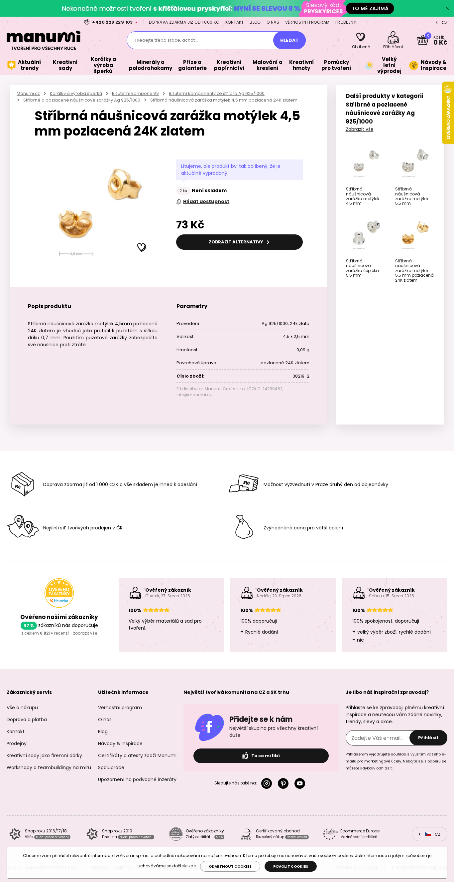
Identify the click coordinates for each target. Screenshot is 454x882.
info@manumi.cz (194, 395)
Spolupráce (111, 767)
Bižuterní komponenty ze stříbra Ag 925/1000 (217, 93)
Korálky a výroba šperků (76, 93)
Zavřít (447, 8)
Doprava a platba (27, 719)
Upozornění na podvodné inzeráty (137, 779)
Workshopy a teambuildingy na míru (49, 767)
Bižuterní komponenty (135, 93)
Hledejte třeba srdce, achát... (166, 40)
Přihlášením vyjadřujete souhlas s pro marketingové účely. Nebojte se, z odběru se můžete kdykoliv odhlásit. (396, 761)
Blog (255, 22)
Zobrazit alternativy (236, 242)
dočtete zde (184, 866)
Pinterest (284, 783)
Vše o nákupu (22, 707)
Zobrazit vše (360, 129)
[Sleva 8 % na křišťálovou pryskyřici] (227, 8)
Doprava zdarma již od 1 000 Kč (184, 22)
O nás (273, 22)
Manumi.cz (28, 93)
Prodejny (345, 22)
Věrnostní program (307, 22)
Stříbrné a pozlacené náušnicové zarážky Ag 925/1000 (81, 100)
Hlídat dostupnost (206, 201)
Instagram (268, 783)
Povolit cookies (290, 866)
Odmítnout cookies (230, 866)
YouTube (301, 783)
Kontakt (234, 22)
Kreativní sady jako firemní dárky (44, 755)
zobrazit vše (85, 633)
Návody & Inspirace (120, 743)
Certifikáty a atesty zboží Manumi (137, 755)
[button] (142, 247)
